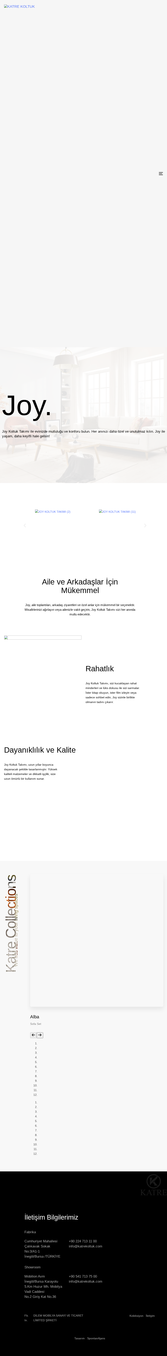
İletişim (150, 1315)
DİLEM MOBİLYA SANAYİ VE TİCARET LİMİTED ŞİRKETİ (58, 1318)
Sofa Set (35, 1023)
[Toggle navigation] (136, 173)
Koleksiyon (136, 1315)
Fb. (26, 1315)
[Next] (40, 1035)
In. (26, 1320)
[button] (24, 525)
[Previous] (33, 1035)
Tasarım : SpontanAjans (89, 1338)
